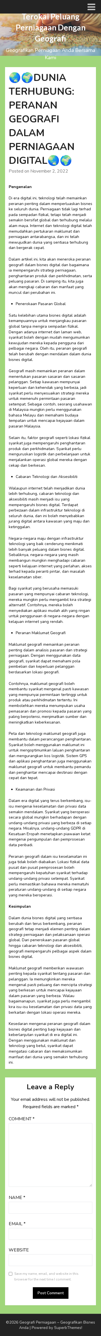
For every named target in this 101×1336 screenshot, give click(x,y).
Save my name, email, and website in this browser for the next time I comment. (46, 1276)
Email (17, 1224)
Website (19, 1250)
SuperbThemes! (68, 1327)
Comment (22, 1119)
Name (17, 1197)
